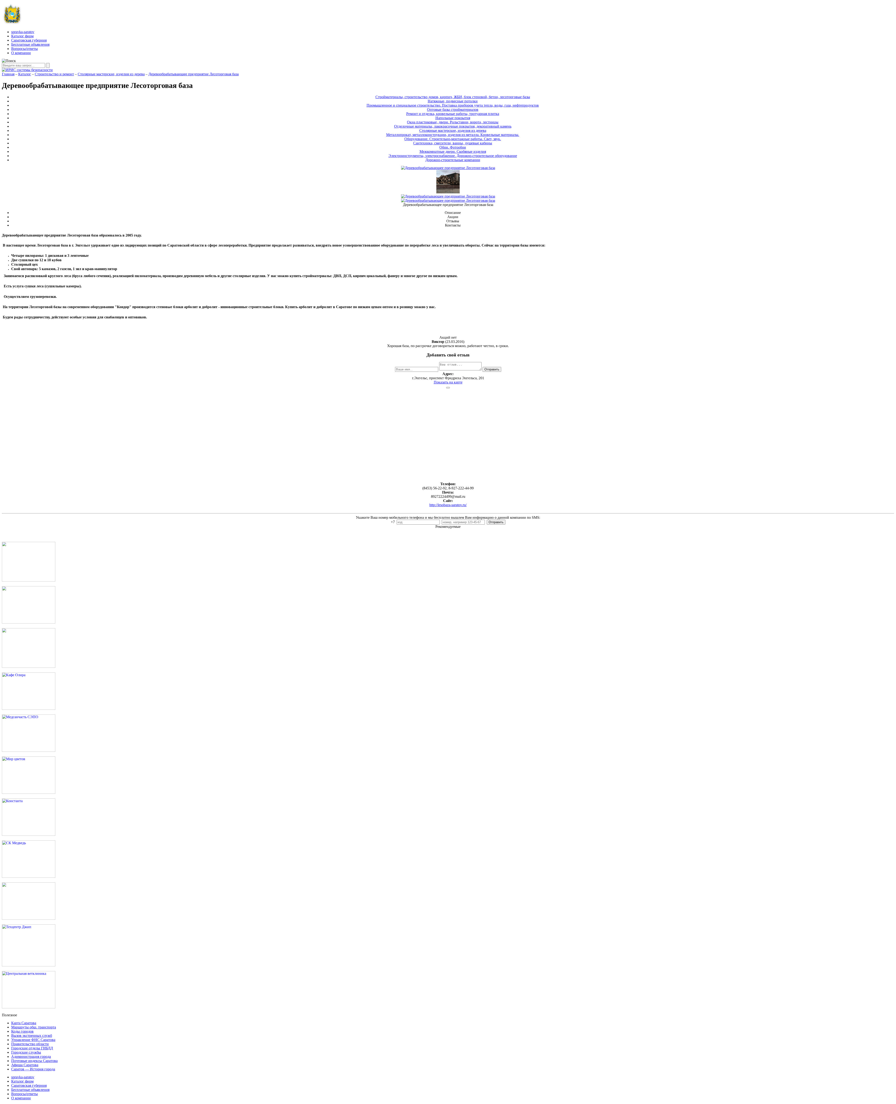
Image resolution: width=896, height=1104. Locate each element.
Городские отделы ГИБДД (32, 1048)
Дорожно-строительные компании (452, 160)
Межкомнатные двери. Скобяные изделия (453, 151)
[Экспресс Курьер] (28, 580)
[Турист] (28, 622)
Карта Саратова (23, 1023)
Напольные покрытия (452, 118)
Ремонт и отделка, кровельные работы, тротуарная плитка (452, 114)
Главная (8, 74)
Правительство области (30, 1044)
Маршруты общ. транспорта (33, 1027)
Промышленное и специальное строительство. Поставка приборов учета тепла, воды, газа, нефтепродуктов (453, 105)
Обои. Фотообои (452, 147)
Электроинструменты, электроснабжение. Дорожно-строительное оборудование (452, 156)
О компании (21, 53)
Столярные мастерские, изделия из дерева (111, 74)
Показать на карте (448, 382)
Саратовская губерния (29, 40)
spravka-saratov (22, 32)
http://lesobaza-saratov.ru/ (448, 505)
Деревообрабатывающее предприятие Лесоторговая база (193, 74)
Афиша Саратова (24, 1065)
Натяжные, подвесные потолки (453, 101)
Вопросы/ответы (24, 49)
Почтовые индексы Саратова (34, 1061)
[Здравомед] (28, 667)
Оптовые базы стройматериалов (452, 109)
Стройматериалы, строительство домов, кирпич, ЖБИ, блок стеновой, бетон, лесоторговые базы (452, 97)
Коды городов (22, 1031)
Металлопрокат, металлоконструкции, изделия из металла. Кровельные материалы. (452, 135)
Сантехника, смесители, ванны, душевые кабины (452, 143)
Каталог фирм (22, 36)
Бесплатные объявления (30, 44)
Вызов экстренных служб (31, 1036)
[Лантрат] (28, 918)
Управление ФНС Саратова (33, 1040)
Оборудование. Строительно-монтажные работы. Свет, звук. (452, 139)
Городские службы (26, 1052)
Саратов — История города (33, 1069)
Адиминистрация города (31, 1057)
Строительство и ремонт (54, 74)
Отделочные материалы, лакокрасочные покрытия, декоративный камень (452, 126)
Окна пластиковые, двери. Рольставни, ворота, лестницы (452, 122)
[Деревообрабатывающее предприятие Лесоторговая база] (448, 192)
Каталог (24, 74)
